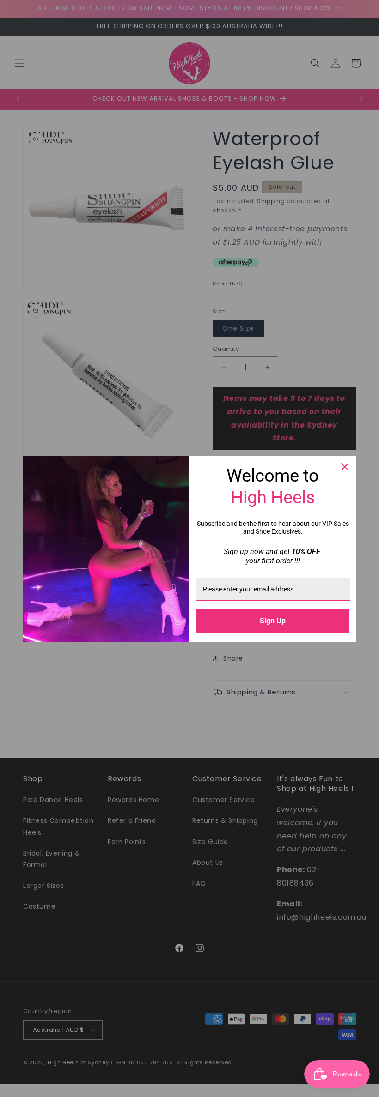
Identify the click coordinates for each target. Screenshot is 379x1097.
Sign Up (273, 620)
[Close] (345, 467)
